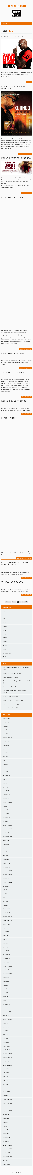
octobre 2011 (6, 1015)
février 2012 (6, 1000)
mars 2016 (6, 813)
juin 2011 (5, 1031)
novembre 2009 (7, 1103)
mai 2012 (5, 989)
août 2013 (6, 931)
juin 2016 (5, 806)
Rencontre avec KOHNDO (15, 353)
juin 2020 (5, 749)
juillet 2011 (6, 1027)
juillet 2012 (6, 981)
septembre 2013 (7, 928)
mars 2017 (6, 791)
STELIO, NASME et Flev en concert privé (14, 563)
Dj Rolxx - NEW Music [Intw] (10, 696)
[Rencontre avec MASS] (16, 326)
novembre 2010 (7, 1057)
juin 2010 (5, 1076)
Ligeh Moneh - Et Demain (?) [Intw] (12, 704)
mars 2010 (6, 1088)
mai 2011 (5, 1034)
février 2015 (6, 863)
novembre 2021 (7, 718)
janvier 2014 (6, 912)
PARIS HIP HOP (8, 418)
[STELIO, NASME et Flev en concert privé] (16, 568)
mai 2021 (5, 730)
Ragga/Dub (6, 634)
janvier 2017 (6, 794)
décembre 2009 (7, 1099)
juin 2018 (5, 764)
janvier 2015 (6, 867)
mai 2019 (5, 760)
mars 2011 (6, 1042)
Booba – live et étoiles (13, 36)
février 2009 (6, 1137)
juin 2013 (5, 939)
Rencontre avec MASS (13, 197)
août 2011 (6, 1023)
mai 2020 (5, 752)
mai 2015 (5, 851)
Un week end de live (12, 582)
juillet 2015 (6, 844)
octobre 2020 (6, 741)
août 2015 (6, 840)
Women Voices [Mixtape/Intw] (11, 708)
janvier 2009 (6, 1141)
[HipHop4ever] (16, 17)
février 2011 (6, 1046)
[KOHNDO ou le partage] (16, 404)
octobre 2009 (6, 1107)
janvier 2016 (6, 821)
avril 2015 (5, 855)
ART (4, 611)
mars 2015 (6, 859)
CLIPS (20, 153)
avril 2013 (5, 947)
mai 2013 (5, 943)
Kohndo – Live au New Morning (13, 87)
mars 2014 (6, 905)
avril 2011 (5, 1038)
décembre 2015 (7, 825)
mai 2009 (5, 1126)
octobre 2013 (6, 924)
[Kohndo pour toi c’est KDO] (16, 174)
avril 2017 (5, 787)
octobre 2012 (6, 970)
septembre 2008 (7, 1156)
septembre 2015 (7, 836)
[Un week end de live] (16, 585)
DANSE (5, 626)
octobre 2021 (6, 722)
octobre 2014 (6, 878)
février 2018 (6, 775)
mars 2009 (6, 1133)
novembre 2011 (7, 1011)
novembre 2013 (7, 920)
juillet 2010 (6, 1072)
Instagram (18, 6)
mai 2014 (5, 897)
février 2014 (6, 909)
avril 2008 (5, 1160)
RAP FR (29, 82)
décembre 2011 (7, 1008)
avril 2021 (5, 733)
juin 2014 (5, 893)
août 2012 (6, 977)
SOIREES (28, 153)
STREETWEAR (7, 653)
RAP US (5, 641)
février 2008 (6, 1164)
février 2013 (6, 954)
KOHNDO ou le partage (13, 401)
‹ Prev (7, 601)
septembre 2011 (7, 1019)
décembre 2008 (7, 1145)
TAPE (4, 657)
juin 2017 (5, 779)
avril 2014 (5, 901)
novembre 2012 (7, 966)
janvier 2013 (6, 958)
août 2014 (6, 886)
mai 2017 (5, 783)
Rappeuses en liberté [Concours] (12, 686)
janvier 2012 (6, 1004)
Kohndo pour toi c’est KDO (16, 158)
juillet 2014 (6, 890)
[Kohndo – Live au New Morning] (16, 135)
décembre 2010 (7, 1053)
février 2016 (6, 817)
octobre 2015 (6, 832)
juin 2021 (5, 726)
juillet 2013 (6, 935)
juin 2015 (5, 848)
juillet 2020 (6, 745)
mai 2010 (5, 1080)
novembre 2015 (7, 829)
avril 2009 (5, 1130)
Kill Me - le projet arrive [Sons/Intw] (12, 673)
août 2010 (6, 1069)
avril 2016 (5, 810)
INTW (25, 349)
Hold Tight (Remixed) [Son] (10, 677)
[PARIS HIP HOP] (16, 547)
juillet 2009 (6, 1118)
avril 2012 (5, 992)
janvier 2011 (6, 1050)
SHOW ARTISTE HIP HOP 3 (13, 372)
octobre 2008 (6, 1152)
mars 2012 (6, 996)
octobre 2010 (6, 1061)
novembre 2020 (7, 737)
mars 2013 (6, 951)
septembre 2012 (7, 973)
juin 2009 (5, 1122)
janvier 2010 (6, 1095)
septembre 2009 (7, 1111)
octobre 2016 (6, 798)
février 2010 (6, 1091)
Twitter (12, 6)
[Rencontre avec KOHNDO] (16, 357)
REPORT (24, 558)
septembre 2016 (7, 802)
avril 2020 (5, 756)
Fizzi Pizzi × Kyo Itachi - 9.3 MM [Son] (13, 700)
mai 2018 (5, 768)
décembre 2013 (7, 916)
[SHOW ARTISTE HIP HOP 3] (16, 376)
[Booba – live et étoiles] (16, 69)
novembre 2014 (7, 874)
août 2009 (6, 1114)
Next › (26, 601)
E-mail (21, 6)
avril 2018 (5, 771)
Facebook (9, 6)
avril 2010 (5, 1084)
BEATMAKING (7, 615)
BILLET (5, 618)
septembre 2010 (7, 1065)
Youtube (15, 6)
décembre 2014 (7, 871)
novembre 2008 (7, 1149)
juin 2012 (5, 985)
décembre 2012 (7, 962)
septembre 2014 (7, 882)
